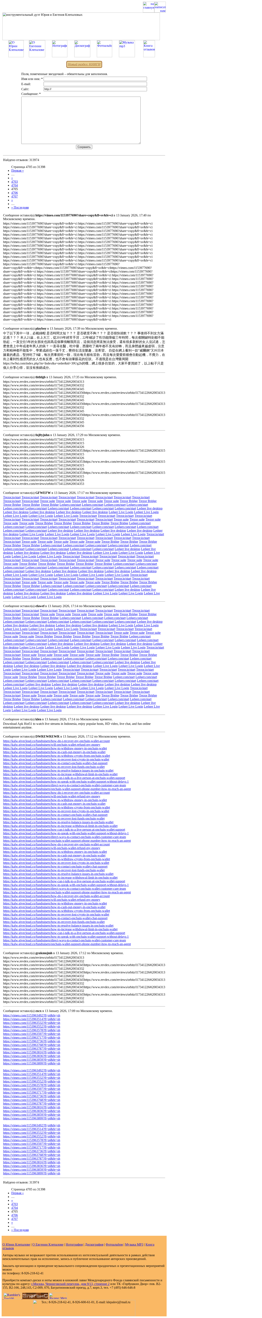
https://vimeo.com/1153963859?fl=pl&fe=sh (31, 1059)
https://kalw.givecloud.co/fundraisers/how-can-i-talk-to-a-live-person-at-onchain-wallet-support (64, 778)
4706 (14, 192)
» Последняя (20, 207)
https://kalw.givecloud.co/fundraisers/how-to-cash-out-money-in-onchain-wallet (54, 752)
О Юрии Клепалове (16, 1244)
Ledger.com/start (70, 504)
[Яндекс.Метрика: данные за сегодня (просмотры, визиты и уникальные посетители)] (58, 1296)
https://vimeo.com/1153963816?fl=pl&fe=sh (31, 1052)
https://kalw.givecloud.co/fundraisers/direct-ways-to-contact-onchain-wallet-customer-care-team (64, 785)
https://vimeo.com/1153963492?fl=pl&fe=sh (31, 1015)
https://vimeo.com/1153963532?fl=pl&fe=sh (31, 1022)
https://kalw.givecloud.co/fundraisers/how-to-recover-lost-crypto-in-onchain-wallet (56, 759)
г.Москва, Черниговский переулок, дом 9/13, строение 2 (70, 1284)
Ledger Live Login (121, 512)
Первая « (17, 170)
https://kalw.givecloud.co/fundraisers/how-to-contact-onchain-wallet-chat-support (55, 763)
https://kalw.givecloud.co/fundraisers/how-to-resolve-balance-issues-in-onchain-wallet (58, 770)
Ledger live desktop (150, 508)
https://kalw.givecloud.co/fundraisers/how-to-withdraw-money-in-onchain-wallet (55, 748)
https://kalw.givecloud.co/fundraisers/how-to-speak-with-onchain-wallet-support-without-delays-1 (66, 781)
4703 (14, 181)
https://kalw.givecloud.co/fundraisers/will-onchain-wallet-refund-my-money (51, 744)
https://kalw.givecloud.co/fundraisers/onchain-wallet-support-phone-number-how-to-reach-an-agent (67, 789)
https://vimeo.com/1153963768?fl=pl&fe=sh (31, 1045)
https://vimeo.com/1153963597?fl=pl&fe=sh (31, 1034)
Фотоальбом (114, 1244)
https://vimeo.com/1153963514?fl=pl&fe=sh (31, 1019)
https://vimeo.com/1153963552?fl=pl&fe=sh (31, 1026)
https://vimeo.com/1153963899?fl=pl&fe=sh (31, 1063)
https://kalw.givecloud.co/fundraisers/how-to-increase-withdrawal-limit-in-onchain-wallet (60, 774)
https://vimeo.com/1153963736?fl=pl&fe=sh (31, 1041)
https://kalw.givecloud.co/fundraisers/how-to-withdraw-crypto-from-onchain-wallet (56, 755)
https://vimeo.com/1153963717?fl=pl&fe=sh (31, 1037)
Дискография (94, 1244)
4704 (14, 185)
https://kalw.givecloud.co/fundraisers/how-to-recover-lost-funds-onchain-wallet (54, 767)
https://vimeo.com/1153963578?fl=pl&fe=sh (31, 1030)
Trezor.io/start (12, 497)
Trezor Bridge (129, 501)
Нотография (74, 1244)
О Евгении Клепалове (47, 1244)
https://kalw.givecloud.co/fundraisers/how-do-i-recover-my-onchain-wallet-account (56, 741)
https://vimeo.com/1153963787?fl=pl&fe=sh (31, 1048)
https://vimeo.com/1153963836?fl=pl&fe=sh (31, 1056)
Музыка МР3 (134, 1244)
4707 (14, 196)
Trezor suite (47, 501)
